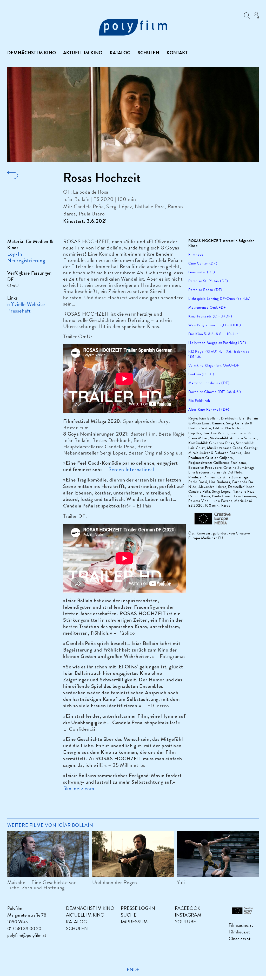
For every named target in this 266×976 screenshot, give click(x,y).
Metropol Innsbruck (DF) (208, 383)
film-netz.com (78, 788)
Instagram (188, 914)
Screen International (131, 469)
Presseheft (19, 311)
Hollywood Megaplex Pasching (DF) (217, 342)
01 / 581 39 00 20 (24, 928)
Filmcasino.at (241, 924)
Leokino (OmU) (201, 374)
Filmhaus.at (239, 931)
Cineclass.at (239, 938)
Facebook (187, 908)
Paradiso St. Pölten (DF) (208, 281)
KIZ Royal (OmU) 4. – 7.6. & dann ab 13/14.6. (219, 354)
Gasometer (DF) (201, 272)
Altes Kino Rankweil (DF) (208, 409)
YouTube (185, 921)
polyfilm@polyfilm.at (26, 935)
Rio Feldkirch (199, 400)
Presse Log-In (138, 908)
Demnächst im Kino (31, 53)
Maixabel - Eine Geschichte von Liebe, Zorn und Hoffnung (42, 884)
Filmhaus (195, 254)
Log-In (14, 254)
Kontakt (177, 53)
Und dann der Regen (114, 882)
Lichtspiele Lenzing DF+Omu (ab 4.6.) (219, 298)
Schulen (148, 53)
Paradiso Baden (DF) (205, 290)
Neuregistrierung (26, 260)
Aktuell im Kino (82, 53)
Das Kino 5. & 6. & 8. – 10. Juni (214, 334)
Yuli (181, 882)
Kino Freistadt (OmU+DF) (210, 316)
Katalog (120, 53)
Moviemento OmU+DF (207, 307)
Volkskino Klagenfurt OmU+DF (213, 365)
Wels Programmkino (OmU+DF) (214, 325)
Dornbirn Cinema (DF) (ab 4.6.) (214, 392)
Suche (129, 914)
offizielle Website (26, 304)
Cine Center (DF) (202, 263)
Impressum (134, 921)
